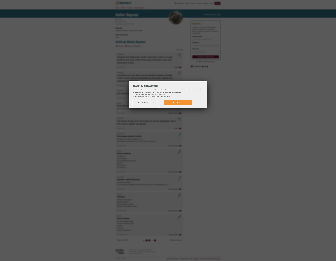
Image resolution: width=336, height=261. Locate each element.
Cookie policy (166, 96)
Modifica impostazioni (146, 102)
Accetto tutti (178, 102)
